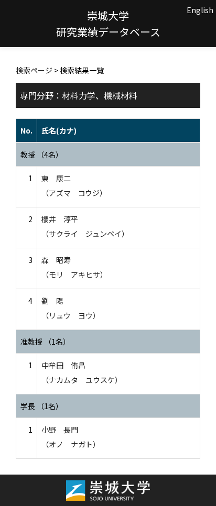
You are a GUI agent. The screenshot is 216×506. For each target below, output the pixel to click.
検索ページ (34, 70)
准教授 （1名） (45, 341)
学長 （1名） (41, 406)
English (200, 10)
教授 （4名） (41, 154)
